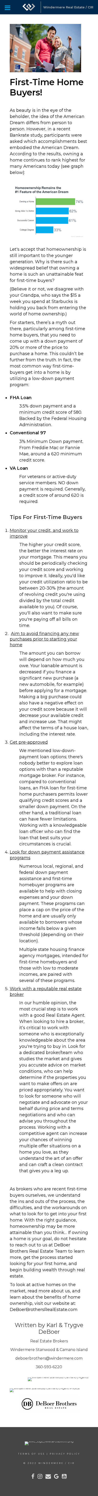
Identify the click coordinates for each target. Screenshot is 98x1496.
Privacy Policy (65, 1453)
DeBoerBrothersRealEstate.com (44, 1309)
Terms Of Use (31, 1453)
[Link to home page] (28, 7)
